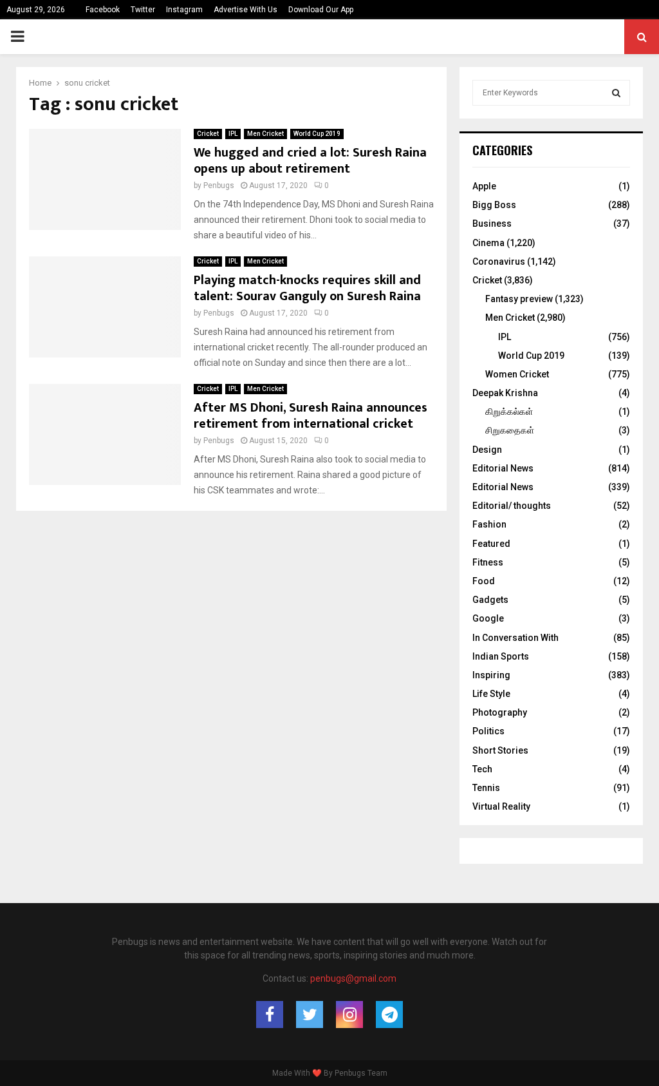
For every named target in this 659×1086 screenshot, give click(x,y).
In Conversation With (515, 638)
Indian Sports (500, 656)
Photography (499, 712)
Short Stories (500, 750)
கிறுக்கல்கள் (509, 411)
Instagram (184, 9)
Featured (491, 543)
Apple (484, 186)
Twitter (143, 9)
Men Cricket (265, 133)
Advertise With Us (245, 9)
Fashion (489, 524)
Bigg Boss (494, 205)
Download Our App (320, 9)
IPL (232, 133)
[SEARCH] (616, 93)
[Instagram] (349, 1014)
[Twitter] (309, 1014)
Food (483, 581)
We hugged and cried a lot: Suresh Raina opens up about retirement (310, 161)
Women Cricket (517, 374)
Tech (482, 769)
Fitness (487, 562)
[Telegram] (389, 1014)
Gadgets (490, 600)
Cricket (208, 133)
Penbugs (218, 185)
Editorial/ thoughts (511, 505)
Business (492, 223)
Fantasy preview (519, 299)
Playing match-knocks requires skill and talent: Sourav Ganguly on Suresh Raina (307, 288)
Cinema (488, 243)
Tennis (486, 788)
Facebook (103, 9)
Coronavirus (498, 261)
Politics (488, 731)
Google (488, 618)
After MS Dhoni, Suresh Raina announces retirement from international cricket (310, 416)
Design (487, 449)
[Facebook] (269, 1014)
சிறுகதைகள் (509, 430)
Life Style (491, 694)
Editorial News (503, 468)
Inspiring (491, 675)
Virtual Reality (501, 806)
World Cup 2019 (316, 133)
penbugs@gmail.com (353, 978)
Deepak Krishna (505, 393)
